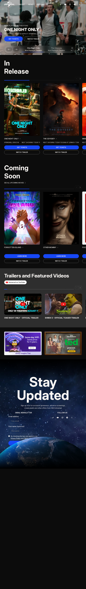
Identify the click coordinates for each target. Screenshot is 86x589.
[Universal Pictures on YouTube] (65, 4)
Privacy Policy (16, 438)
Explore (40, 4)
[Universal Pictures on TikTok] (60, 4)
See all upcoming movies (14, 183)
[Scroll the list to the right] (80, 78)
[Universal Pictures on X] (79, 4)
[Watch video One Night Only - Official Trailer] (23, 304)
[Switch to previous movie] (9, 49)
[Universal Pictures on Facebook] (74, 4)
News (30, 4)
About (22, 4)
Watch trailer (33, 39)
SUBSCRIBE (23, 443)
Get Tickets (13, 39)
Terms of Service (30, 438)
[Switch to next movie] (16, 49)
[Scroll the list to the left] (76, 78)
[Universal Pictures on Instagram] (70, 4)
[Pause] (79, 49)
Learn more (22, 256)
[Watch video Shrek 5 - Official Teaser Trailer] (63, 304)
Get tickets (22, 147)
